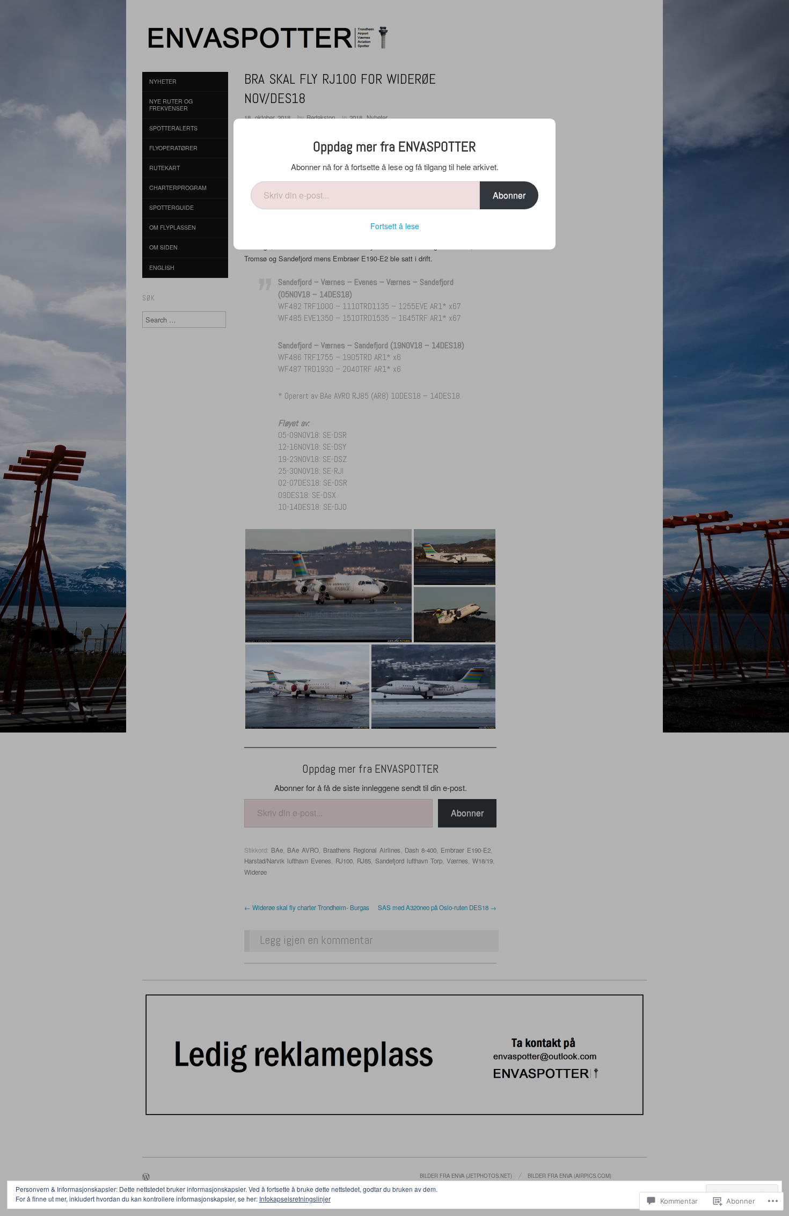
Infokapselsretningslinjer (295, 1198)
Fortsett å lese (394, 226)
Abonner (509, 195)
